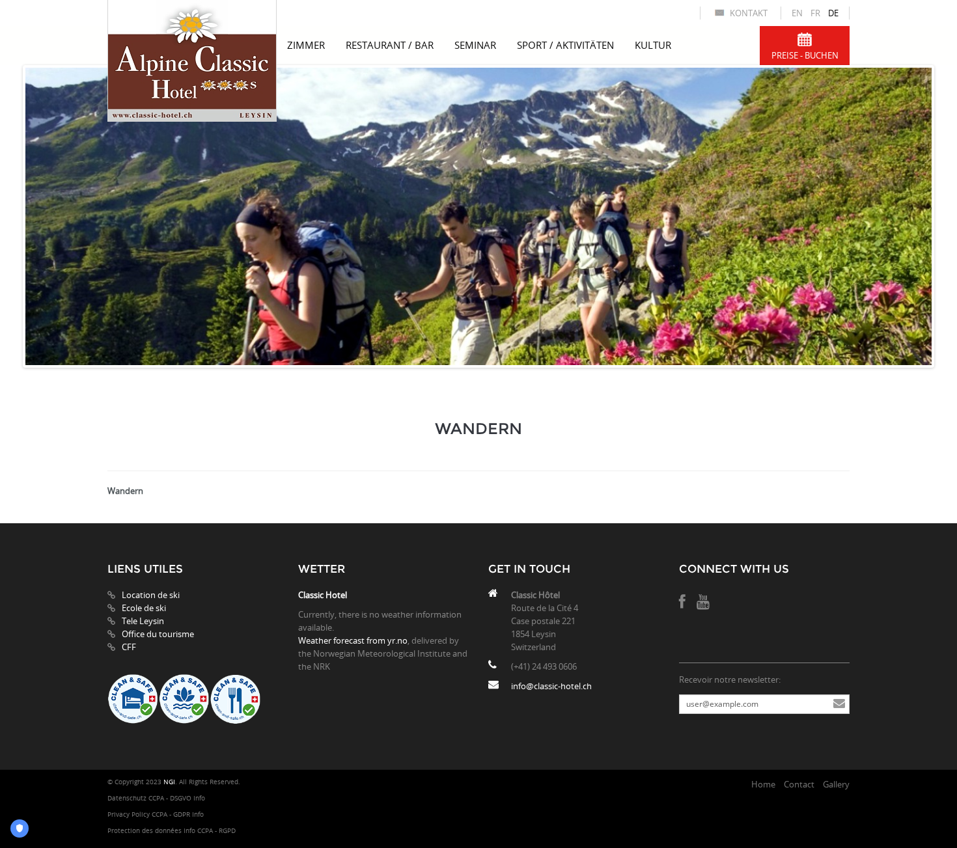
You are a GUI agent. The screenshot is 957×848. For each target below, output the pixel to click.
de (833, 13)
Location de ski (151, 595)
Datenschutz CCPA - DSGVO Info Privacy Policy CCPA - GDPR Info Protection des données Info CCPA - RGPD (171, 814)
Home (763, 784)
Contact (799, 784)
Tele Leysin (143, 621)
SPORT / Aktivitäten (565, 44)
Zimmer (306, 44)
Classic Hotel (322, 595)
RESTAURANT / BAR (390, 44)
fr (815, 13)
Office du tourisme (158, 634)
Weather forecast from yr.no (353, 640)
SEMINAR (475, 44)
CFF (129, 647)
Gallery (836, 784)
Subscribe (839, 704)
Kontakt (749, 13)
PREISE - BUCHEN (805, 55)
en (797, 13)
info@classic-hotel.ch (551, 686)
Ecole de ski (144, 608)
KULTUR (653, 44)
